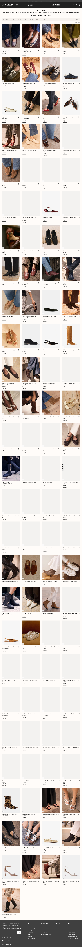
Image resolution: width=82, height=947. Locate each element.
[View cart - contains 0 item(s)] (79, 5)
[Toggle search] (71, 5)
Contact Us (30, 926)
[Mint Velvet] (7, 5)
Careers (43, 928)
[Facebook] (2, 937)
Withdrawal (30, 932)
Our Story (43, 926)
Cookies (69, 930)
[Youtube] (10, 937)
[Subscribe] (19, 932)
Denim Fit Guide (31, 938)
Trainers (40, 15)
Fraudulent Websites (72, 936)
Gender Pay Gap (71, 934)
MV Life (43, 930)
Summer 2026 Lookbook (46, 934)
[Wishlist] (76, 5)
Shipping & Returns (32, 930)
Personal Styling (31, 928)
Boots (49, 15)
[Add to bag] (3, 46)
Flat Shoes (33, 15)
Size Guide (30, 936)
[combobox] (76, 19)
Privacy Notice (71, 928)
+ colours (4, 53)
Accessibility (44, 932)
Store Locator (58, 926)
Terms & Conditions (72, 926)
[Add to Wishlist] (18, 50)
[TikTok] (7, 937)
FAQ (29, 934)
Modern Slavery (71, 932)
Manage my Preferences (73, 938)
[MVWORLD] (56, 5)
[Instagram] (4, 937)
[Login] (73, 5)
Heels (45, 15)
